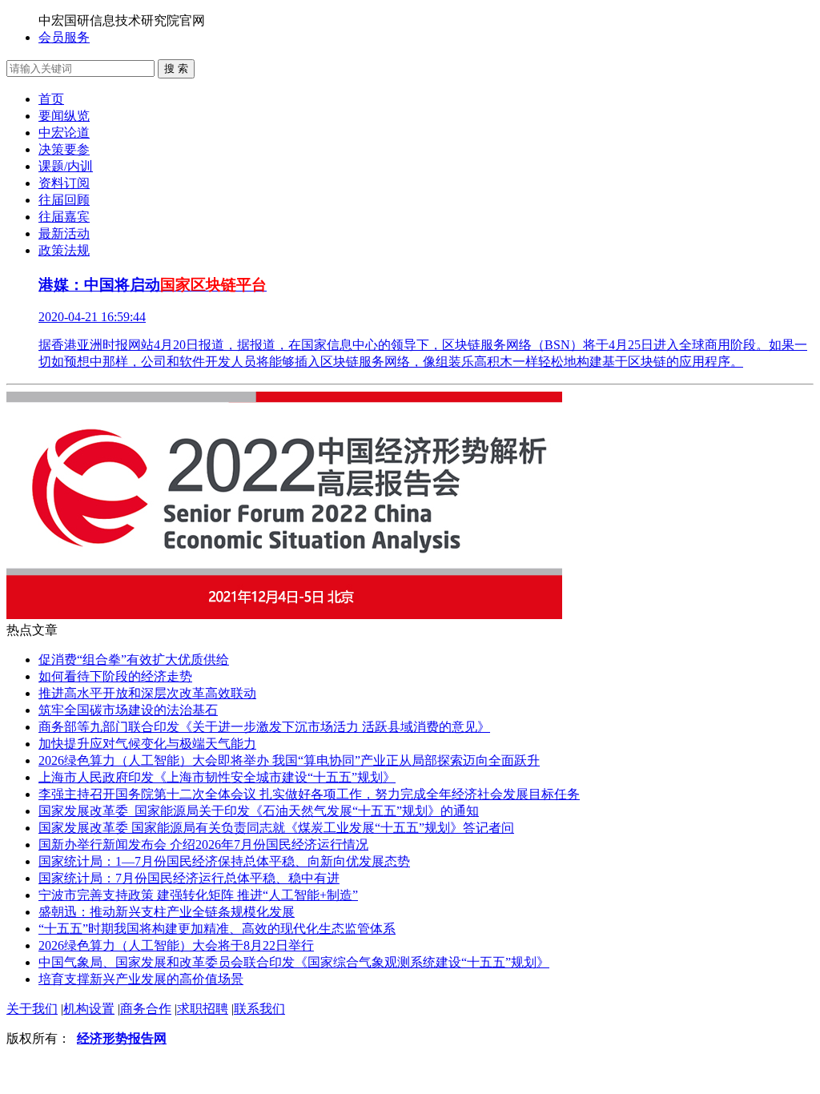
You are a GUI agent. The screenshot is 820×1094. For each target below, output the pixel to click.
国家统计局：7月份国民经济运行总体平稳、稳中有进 (189, 878)
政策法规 (64, 250)
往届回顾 (64, 200)
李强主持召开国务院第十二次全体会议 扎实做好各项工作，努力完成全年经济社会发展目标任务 (309, 794)
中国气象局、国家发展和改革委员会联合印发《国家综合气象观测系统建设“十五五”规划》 (293, 962)
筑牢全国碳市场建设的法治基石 (128, 710)
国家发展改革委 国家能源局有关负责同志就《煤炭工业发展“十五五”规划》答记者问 (276, 828)
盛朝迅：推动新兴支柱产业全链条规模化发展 (166, 912)
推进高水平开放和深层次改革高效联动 (147, 693)
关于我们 (32, 1009)
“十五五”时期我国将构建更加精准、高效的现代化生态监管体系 (217, 928)
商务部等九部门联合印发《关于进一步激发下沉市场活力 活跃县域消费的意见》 (264, 727)
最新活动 (64, 233)
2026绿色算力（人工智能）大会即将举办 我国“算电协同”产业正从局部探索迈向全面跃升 (289, 760)
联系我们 (259, 1009)
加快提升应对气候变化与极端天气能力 (147, 743)
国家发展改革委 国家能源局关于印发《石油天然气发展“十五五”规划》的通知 (258, 811)
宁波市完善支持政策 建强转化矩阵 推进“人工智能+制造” (198, 895)
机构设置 (89, 1009)
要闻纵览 (64, 116)
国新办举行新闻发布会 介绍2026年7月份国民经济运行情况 (203, 844)
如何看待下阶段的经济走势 (115, 676)
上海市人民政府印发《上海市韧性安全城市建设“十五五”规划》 (217, 777)
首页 (51, 99)
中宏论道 (64, 132)
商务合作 (145, 1009)
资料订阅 (64, 183)
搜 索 (176, 68)
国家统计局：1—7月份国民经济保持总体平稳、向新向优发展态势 (224, 861)
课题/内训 (65, 166)
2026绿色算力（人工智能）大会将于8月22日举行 (176, 945)
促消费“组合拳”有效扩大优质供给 (133, 659)
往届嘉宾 (64, 216)
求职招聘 (202, 1009)
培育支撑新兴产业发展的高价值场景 (140, 979)
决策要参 (64, 149)
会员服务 (64, 37)
